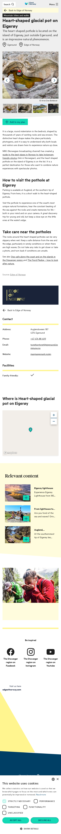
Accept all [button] (16, 820)
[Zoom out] (54, 421)
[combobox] (53, 779)
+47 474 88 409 (38, 338)
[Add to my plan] (26, 497)
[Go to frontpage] (30, 3)
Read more (41, 794)
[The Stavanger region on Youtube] (51, 652)
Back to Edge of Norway (20, 10)
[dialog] (30, 804)
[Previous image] (7, 80)
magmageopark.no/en (40, 353)
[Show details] (30, 429)
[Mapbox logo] (10, 453)
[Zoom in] (54, 415)
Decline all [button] (44, 820)
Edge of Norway (18, 274)
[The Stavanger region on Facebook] (10, 652)
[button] (30, 829)
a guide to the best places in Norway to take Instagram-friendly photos (28, 154)
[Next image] (54, 80)
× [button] (57, 779)
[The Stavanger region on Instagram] (31, 652)
